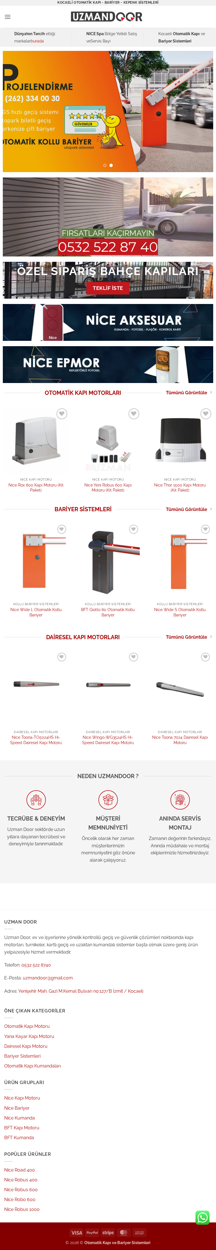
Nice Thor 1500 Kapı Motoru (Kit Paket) (180, 488)
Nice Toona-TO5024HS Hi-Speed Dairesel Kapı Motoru (36, 740)
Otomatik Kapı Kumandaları (32, 1066)
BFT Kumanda (19, 1137)
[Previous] (14, 111)
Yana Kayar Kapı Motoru (29, 1036)
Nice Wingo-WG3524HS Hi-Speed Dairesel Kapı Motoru (108, 740)
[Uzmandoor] (108, 17)
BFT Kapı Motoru (21, 1127)
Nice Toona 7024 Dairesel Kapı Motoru (180, 740)
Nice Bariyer (17, 1108)
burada (37, 41)
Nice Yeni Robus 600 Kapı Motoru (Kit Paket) (108, 488)
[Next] (202, 111)
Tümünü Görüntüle (186, 392)
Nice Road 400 (19, 1170)
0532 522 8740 (36, 965)
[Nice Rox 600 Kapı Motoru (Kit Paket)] (36, 440)
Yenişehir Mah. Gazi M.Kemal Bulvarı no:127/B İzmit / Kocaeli (80, 991)
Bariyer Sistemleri (22, 1056)
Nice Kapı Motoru (22, 1098)
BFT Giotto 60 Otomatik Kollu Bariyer (108, 612)
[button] (7, 17)
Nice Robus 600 (21, 1189)
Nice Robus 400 (20, 1180)
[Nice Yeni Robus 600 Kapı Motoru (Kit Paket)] (108, 440)
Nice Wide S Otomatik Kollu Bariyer (180, 612)
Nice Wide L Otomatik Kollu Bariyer (36, 612)
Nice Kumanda (19, 1118)
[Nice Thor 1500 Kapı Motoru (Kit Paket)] (180, 440)
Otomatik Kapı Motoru (27, 1026)
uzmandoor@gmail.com (48, 978)
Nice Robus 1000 (22, 1209)
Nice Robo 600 (19, 1199)
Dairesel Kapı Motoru (26, 1046)
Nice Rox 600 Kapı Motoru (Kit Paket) (36, 488)
